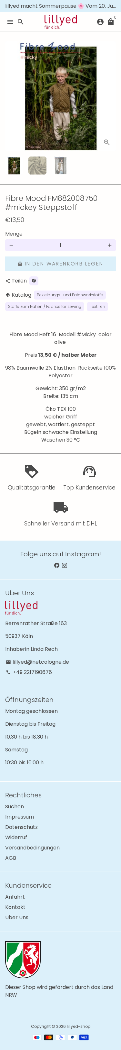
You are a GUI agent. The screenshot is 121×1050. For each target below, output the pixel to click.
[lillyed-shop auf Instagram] (64, 565)
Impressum (19, 817)
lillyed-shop (78, 1026)
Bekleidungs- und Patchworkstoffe (70, 295)
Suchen (14, 806)
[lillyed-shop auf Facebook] (56, 565)
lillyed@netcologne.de (37, 662)
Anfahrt (15, 897)
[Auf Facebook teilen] (33, 280)
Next (110, 96)
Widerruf (16, 837)
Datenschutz (21, 827)
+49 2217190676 (29, 672)
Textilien (97, 306)
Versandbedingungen (32, 847)
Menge (14, 234)
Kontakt (15, 907)
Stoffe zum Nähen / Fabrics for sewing (44, 306)
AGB (10, 858)
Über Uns (16, 917)
